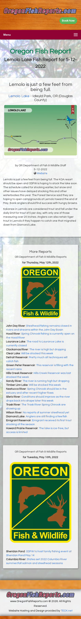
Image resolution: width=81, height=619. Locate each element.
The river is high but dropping (47, 349)
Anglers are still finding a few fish (46, 416)
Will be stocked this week (37, 353)
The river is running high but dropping (46, 381)
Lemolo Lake (18, 96)
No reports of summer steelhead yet (46, 412)
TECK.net (67, 610)
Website (42, 173)
